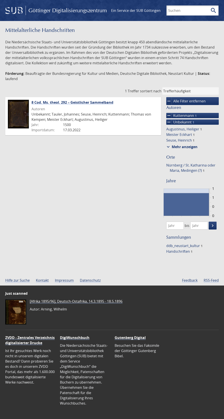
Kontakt (42, 280)
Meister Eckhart (180, 134)
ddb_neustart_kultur (184, 245)
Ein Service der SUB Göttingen (136, 10)
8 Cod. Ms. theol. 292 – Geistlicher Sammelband (72, 102)
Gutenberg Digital (130, 337)
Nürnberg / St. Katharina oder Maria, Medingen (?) (190, 168)
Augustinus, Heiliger (184, 129)
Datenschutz (90, 280)
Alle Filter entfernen (186, 101)
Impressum (64, 280)
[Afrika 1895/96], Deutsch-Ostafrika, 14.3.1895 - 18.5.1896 (76, 301)
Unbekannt (180, 122)
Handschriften (179, 251)
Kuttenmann (181, 115)
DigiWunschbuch (74, 337)
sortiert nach (150, 91)
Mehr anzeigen (182, 146)
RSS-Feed (211, 280)
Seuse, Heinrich (180, 140)
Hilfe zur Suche (17, 280)
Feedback (190, 280)
